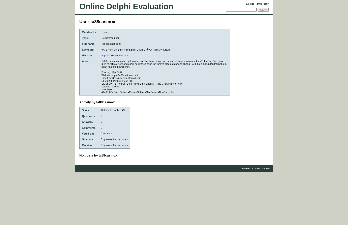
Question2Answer (262, 168)
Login (250, 3)
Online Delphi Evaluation (126, 6)
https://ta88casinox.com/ (115, 55)
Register (263, 3)
